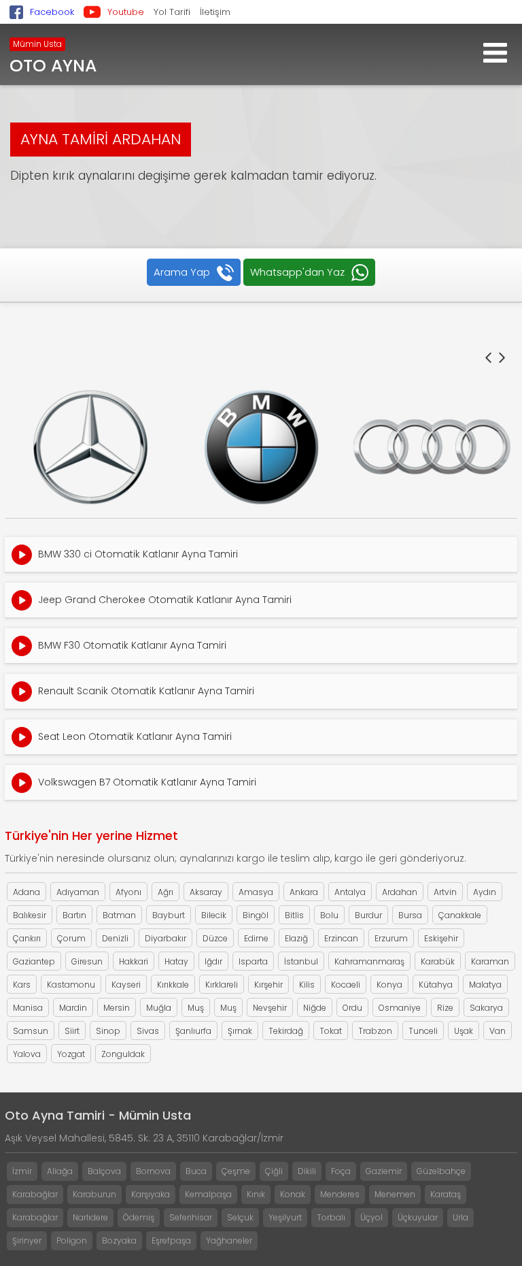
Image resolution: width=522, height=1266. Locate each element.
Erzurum (391, 938)
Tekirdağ (285, 1031)
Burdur (368, 915)
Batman (119, 915)
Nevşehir (270, 1007)
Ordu (352, 1007)
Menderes (340, 1194)
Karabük (438, 961)
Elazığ (296, 938)
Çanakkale (459, 915)
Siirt (72, 1031)
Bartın (74, 915)
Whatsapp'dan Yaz (297, 272)
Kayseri (126, 984)
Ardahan (399, 892)
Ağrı (165, 892)
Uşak (463, 1031)
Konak (292, 1194)
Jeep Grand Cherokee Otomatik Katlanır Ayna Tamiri (165, 599)
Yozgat (71, 1054)
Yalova (27, 1054)
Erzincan (341, 938)
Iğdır (213, 961)
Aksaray (206, 892)
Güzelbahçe (441, 1171)
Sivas (148, 1031)
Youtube (125, 11)
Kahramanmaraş (369, 961)
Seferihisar (190, 1217)
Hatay (176, 961)
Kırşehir (268, 984)
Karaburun (94, 1194)
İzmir (22, 1171)
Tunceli (423, 1031)
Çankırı (27, 938)
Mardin (73, 1007)
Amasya (256, 892)
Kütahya (436, 984)
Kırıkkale (173, 984)
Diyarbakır (165, 938)
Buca (196, 1171)
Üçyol (371, 1217)
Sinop (108, 1031)
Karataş (445, 1194)
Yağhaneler (229, 1240)
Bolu (329, 915)
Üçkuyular (418, 1217)
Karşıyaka (150, 1194)
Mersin (116, 1007)
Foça (341, 1171)
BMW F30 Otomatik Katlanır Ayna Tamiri (132, 645)
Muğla (158, 1007)
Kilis (307, 984)
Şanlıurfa (193, 1031)
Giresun (87, 961)
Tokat (330, 1031)
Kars (22, 984)
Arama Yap (182, 272)
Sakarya (486, 1007)
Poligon (71, 1240)
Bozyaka (119, 1240)
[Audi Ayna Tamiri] (432, 447)
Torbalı (331, 1217)
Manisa (28, 1007)
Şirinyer (26, 1240)
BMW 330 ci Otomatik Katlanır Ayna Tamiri (138, 554)
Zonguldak (123, 1054)
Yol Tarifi (172, 11)
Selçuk (240, 1217)
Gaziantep (34, 961)
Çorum (71, 938)
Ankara (304, 892)
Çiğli (274, 1171)
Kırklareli (221, 984)
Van (497, 1031)
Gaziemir (384, 1171)
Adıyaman (77, 892)
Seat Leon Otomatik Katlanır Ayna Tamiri (135, 736)
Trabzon (375, 1031)
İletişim (215, 11)
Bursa (410, 915)
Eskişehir (441, 938)
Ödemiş (138, 1217)
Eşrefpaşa (171, 1240)
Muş (196, 1007)
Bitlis (294, 915)
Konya (389, 984)
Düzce (215, 938)
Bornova (153, 1171)
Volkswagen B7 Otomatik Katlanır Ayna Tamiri (147, 782)
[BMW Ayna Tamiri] (261, 447)
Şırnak (240, 1031)
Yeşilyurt (285, 1217)
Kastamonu (71, 984)
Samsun (30, 1031)
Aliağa (60, 1171)
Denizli (115, 938)
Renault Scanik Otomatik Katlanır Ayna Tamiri (146, 691)
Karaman (490, 961)
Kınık (256, 1194)
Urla (460, 1217)
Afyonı (128, 892)
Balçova (104, 1171)
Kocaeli (345, 984)
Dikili (307, 1171)
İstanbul (301, 961)
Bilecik (213, 915)
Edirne (256, 938)
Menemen (395, 1194)
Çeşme (236, 1171)
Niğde (314, 1007)
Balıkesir (29, 915)
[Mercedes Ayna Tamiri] (90, 447)
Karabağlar (35, 1194)
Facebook (52, 11)
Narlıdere (90, 1217)
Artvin (445, 892)
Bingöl (255, 915)
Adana (26, 892)
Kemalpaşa (208, 1194)
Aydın (484, 892)
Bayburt (168, 915)
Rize (445, 1007)
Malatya (485, 984)
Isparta (253, 961)
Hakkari (133, 961)
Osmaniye (400, 1007)
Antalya (350, 892)
